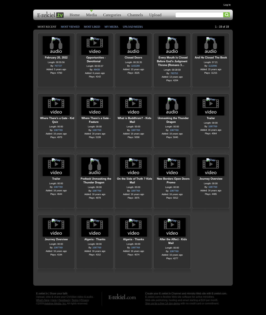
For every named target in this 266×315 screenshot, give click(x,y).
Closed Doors (133, 57)
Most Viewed (70, 26)
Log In (227, 5)
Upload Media (133, 26)
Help (54, 300)
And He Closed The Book (211, 57)
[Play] (56, 39)
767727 (58, 66)
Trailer (211, 118)
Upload (155, 14)
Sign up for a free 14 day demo (162, 303)
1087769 (58, 130)
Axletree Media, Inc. (55, 303)
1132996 (212, 66)
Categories (112, 14)
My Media (111, 26)
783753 (174, 73)
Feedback (64, 300)
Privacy (84, 300)
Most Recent (47, 26)
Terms (75, 300)
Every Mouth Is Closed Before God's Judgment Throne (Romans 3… (172, 61)
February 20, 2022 (56, 57)
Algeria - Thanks (94, 239)
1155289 (135, 66)
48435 (97, 69)
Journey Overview (210, 178)
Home (75, 14)
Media (91, 14)
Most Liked (92, 26)
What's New (42, 300)
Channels (135, 14)
